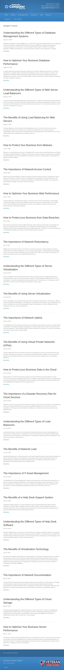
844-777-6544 (55, 4)
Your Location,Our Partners (10, 652)
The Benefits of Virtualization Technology (26, 549)
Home (6, 15)
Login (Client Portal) (47, 8)
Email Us (13, 663)
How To (57, 8)
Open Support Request (48, 6)
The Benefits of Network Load (20, 449)
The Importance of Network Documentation (27, 575)
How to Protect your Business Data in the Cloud (29, 369)
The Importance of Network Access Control (27, 169)
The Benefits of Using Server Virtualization (26, 293)
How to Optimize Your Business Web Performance (31, 193)
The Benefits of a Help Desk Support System (28, 497)
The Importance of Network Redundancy (25, 241)
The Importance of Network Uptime (22, 317)
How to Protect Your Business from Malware (27, 145)
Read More (6, 51)
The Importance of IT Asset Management (26, 473)
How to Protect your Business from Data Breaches (31, 217)
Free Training (18, 19)
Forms (57, 6)
